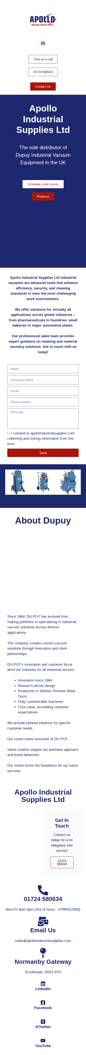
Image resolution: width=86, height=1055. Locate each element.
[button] (43, 43)
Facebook (43, 1008)
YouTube (43, 1046)
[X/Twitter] (43, 1021)
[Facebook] (43, 1002)
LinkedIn (43, 989)
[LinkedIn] (43, 983)
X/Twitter (43, 1027)
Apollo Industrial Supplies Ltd (43, 795)
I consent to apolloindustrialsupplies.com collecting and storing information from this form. (41, 438)
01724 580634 (62, 862)
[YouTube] (43, 1040)
